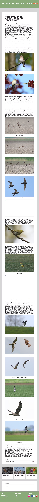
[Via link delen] (11, 459)
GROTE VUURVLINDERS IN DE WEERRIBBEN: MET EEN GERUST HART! (31, 475)
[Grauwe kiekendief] (7, 470)
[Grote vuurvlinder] (31, 470)
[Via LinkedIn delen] (9, 459)
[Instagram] (29, 496)
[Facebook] (32, 496)
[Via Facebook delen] (5, 459)
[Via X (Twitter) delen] (7, 459)
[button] (8, 3)
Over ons (17, 497)
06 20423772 (4, 497)
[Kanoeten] (19, 470)
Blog (16, 496)
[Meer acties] (33, 14)
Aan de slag (7, 9)
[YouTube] (36, 496)
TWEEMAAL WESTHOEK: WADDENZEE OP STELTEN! (19, 475)
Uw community (13, 9)
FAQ (16, 495)
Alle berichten (3, 9)
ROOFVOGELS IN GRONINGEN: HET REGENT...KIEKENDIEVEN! (7, 475)
